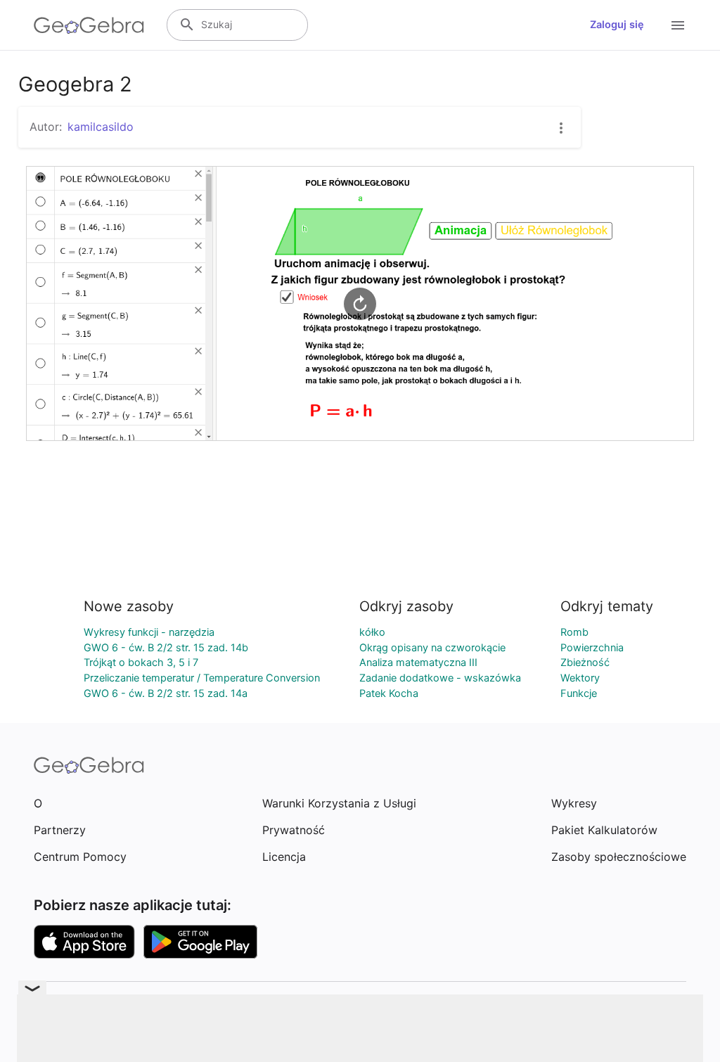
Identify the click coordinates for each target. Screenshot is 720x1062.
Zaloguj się (617, 24)
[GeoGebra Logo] (89, 25)
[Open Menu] (677, 25)
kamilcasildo (101, 127)
